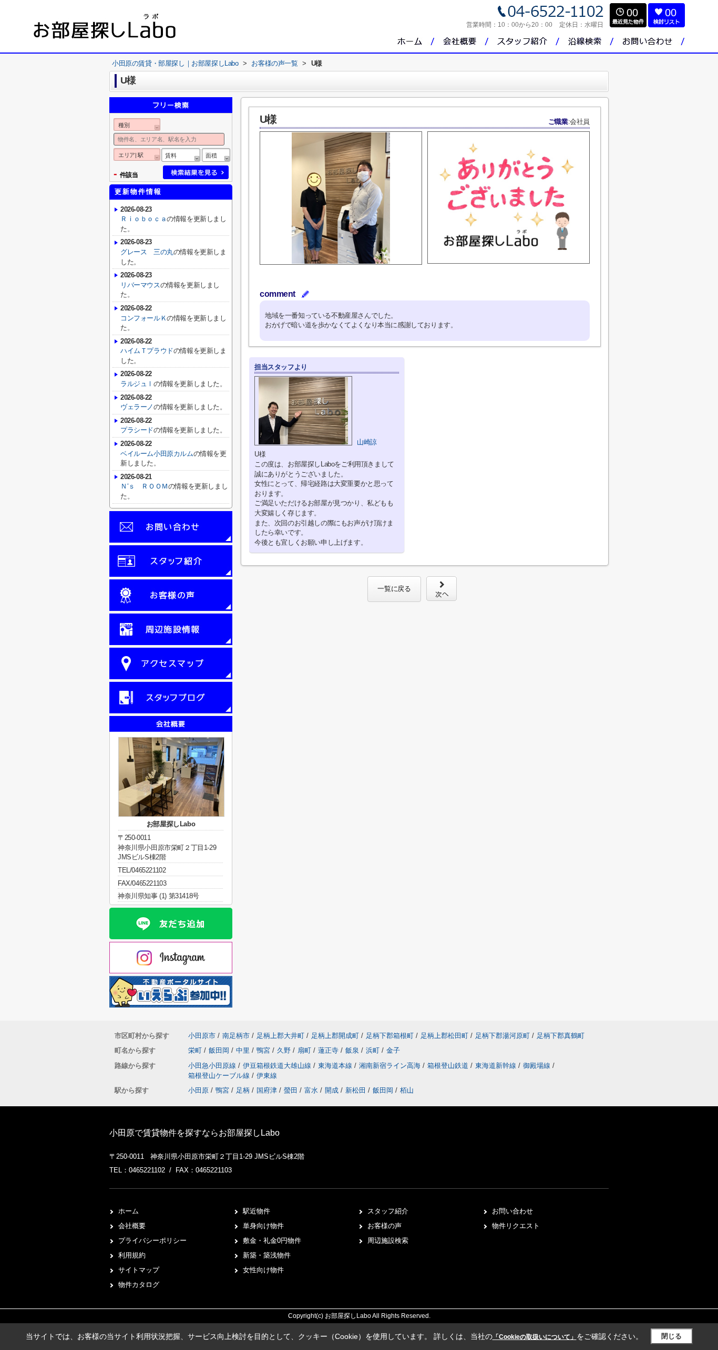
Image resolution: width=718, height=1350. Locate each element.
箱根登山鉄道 (448, 1065)
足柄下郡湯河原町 (502, 1036)
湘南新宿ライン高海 (391, 1065)
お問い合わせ (512, 1211)
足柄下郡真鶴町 (560, 1036)
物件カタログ (138, 1285)
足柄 (243, 1090)
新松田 (355, 1090)
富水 (311, 1090)
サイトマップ (138, 1270)
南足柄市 (236, 1036)
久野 (285, 1050)
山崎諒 (367, 442)
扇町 (305, 1050)
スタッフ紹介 (387, 1211)
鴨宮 (264, 1050)
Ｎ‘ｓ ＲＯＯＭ (144, 486)
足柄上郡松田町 (444, 1036)
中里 (244, 1050)
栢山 (407, 1090)
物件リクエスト (516, 1226)
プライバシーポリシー (152, 1240)
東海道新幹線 (496, 1065)
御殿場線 (537, 1065)
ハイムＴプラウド (146, 351)
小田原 (198, 1090)
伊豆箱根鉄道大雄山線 (278, 1065)
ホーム (128, 1211)
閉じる (671, 1336)
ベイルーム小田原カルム (156, 454)
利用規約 (132, 1255)
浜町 (374, 1050)
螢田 (291, 1090)
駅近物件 (256, 1211)
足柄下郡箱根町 (390, 1036)
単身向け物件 (263, 1226)
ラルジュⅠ (136, 384)
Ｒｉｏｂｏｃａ (143, 219)
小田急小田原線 (213, 1065)
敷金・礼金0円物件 (272, 1240)
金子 (393, 1050)
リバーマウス (140, 285)
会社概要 (132, 1226)
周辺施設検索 (387, 1240)
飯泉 (353, 1050)
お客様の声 (384, 1226)
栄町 (196, 1050)
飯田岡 (220, 1050)
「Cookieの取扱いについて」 (535, 1337)
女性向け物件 (263, 1270)
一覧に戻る (394, 589)
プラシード (136, 430)
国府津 (267, 1090)
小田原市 (202, 1036)
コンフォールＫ (143, 318)
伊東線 (267, 1075)
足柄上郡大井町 (280, 1036)
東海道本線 (336, 1065)
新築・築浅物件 (267, 1255)
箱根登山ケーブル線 (220, 1075)
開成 (332, 1090)
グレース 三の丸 (146, 252)
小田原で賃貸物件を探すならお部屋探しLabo (194, 1132)
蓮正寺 (329, 1050)
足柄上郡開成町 (335, 1036)
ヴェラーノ (136, 407)
